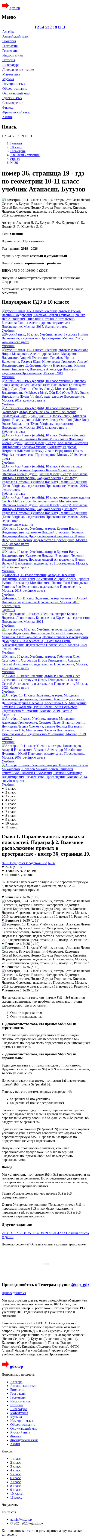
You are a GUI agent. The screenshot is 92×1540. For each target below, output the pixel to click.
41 (55, 1233)
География (10, 46)
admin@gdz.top (21, 1519)
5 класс (10, 804)
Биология (9, 41)
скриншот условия (19, 875)
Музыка (8, 79)
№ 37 (51, 863)
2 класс (10, 792)
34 (25, 1233)
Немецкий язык (13, 84)
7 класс (10, 812)
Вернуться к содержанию (28, 863)
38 (42, 1233)
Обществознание (14, 88)
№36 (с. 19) (13, 867)
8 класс (10, 815)
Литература (10, 65)
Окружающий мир (16, 93)
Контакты (9, 1512)
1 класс (10, 788)
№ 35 (6, 863)
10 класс (11, 823)
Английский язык (15, 36)
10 (59, 27)
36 (34, 1233)
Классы (7, 1451)
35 (29, 1233)
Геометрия (10, 50)
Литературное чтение (18, 69)
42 (59, 1233)
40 (51, 1233)
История (8, 60)
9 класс (10, 819)
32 (17, 1233)
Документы (10, 1505)
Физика (7, 107)
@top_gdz (80, 1284)
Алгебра (8, 31)
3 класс (10, 796)
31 (12, 1233)
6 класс (10, 808)
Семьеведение (12, 103)
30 (8, 1233)
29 (4, 1233)
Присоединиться (14, 1293)
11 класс (11, 827)
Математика (11, 74)
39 (47, 1233)
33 (21, 1233)
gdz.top (14, 8)
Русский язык (12, 98)
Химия (7, 117)
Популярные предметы (18, 1374)
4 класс (10, 800)
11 (63, 27)
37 (38, 1233)
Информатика (12, 55)
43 (64, 1233)
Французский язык (16, 112)
